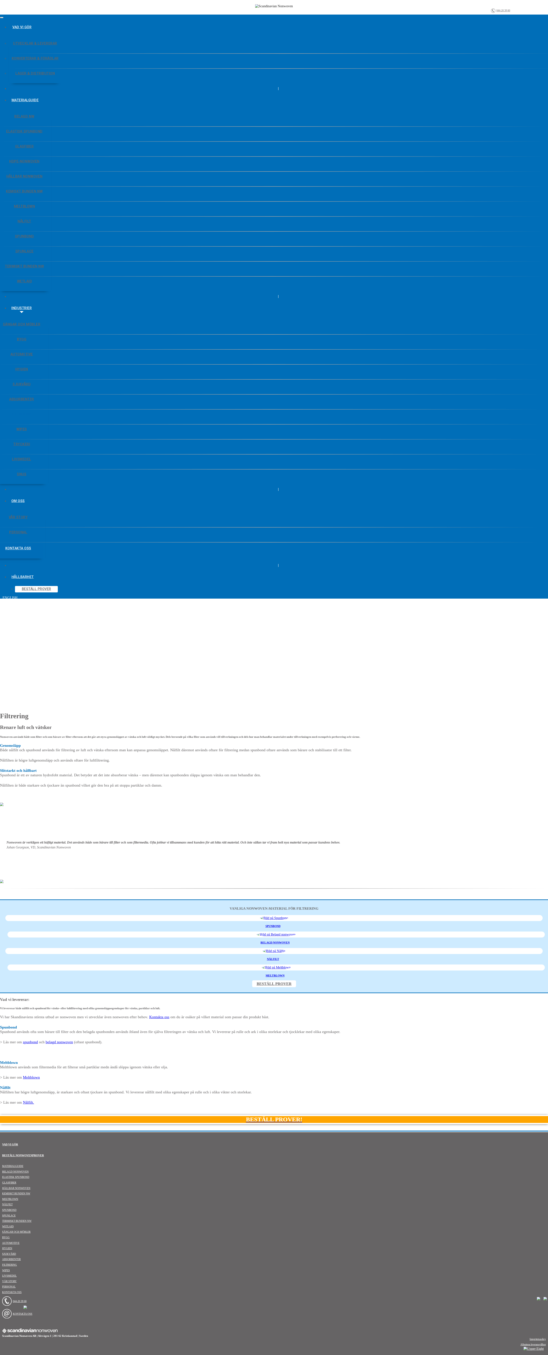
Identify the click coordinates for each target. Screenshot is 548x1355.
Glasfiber (9, 1182)
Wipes (6, 1270)
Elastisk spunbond (15, 1177)
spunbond (30, 1042)
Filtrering (9, 1264)
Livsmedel (9, 1275)
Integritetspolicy (538, 1339)
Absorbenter (11, 1259)
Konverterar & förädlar (35, 58)
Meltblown (31, 1077)
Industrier (21, 308)
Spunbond (9, 1210)
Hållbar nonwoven (16, 1188)
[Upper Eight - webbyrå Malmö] (534, 1349)
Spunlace (9, 1215)
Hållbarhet (23, 577)
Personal (9, 1286)
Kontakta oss (159, 1017)
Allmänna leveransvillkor (533, 1344)
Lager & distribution (35, 73)
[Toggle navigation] (1, 17)
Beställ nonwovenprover (23, 1155)
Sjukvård (9, 1253)
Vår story (9, 1281)
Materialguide (25, 100)
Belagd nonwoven (15, 1171)
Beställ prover (36, 589)
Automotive (10, 1243)
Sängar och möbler (16, 1231)
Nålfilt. (28, 1102)
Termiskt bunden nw (16, 1220)
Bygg (6, 1237)
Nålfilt (7, 1204)
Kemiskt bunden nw (16, 1193)
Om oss (18, 501)
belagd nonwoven (59, 1042)
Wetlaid (8, 1226)
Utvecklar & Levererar (35, 43)
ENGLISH (10, 597)
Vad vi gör (21, 27)
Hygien (7, 1248)
